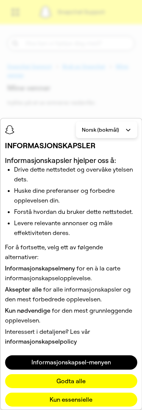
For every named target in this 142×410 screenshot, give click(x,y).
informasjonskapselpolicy (41, 341)
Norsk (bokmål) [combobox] (100, 129)
